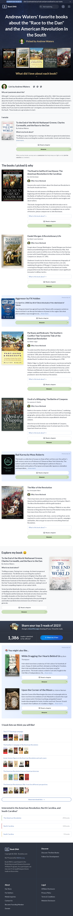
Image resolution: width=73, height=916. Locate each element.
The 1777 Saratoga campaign (13, 731)
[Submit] (41, 7)
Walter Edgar (33, 341)
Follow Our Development (50, 857)
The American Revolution (12, 818)
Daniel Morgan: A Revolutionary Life (44, 236)
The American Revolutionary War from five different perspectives (25, 784)
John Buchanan (34, 177)
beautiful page (34, 629)
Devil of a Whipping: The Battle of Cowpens (47, 399)
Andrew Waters (45, 41)
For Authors (9, 893)
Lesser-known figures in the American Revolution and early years (25, 758)
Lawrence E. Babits (35, 402)
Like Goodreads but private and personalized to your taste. (43, 1)
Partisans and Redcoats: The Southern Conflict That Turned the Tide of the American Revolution (44, 336)
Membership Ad (66, 297)
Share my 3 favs (52, 637)
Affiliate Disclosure (48, 889)
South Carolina (8, 834)
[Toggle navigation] (69, 7)
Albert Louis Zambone (36, 239)
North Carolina (8, 826)
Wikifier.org (20, 858)
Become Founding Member (14, 904)
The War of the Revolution (39, 487)
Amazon (43, 149)
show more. (20, 140)
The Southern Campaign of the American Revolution (20, 745)
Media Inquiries (10, 897)
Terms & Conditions (48, 897)
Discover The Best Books (50, 853)
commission (41, 155)
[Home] (10, 6)
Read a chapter (45, 145)
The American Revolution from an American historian (21, 771)
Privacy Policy (46, 893)
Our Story (8, 889)
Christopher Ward (34, 490)
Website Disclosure (48, 901)
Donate (7, 908)
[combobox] (49, 7)
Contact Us (9, 901)
